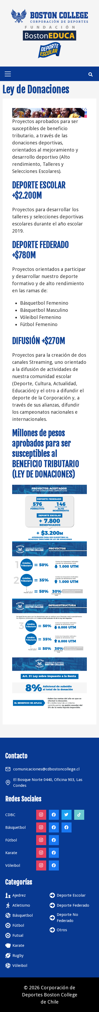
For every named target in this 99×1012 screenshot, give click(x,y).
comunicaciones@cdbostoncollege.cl (46, 769)
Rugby (17, 955)
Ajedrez (19, 895)
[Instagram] (41, 814)
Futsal (17, 935)
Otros (62, 930)
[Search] (90, 74)
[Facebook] (54, 814)
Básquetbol (22, 915)
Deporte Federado (73, 905)
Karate (18, 945)
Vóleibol (19, 965)
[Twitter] (66, 814)
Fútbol (18, 925)
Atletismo (21, 905)
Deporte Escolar (71, 895)
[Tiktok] (79, 814)
